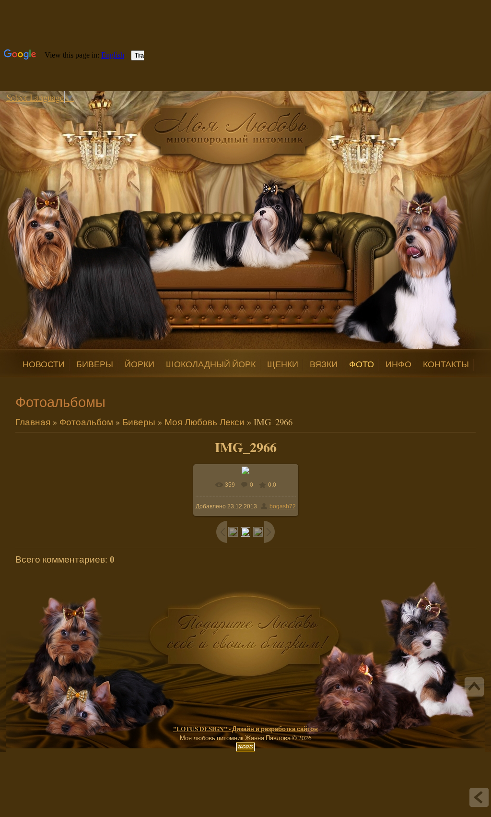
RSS (91, 109)
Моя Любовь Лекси (204, 422)
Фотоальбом (86, 422)
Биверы (138, 422)
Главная (62, 109)
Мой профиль (72, 109)
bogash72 (282, 506)
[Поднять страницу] (474, 687)
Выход (81, 109)
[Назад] (479, 797)
